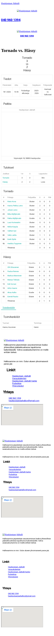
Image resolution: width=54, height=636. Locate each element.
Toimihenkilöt (8, 307)
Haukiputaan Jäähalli (10, 3)
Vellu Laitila (11, 235)
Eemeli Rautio (12, 297)
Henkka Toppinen (14, 243)
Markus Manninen (14, 276)
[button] (27, 13)
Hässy (5, 182)
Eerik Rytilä (11, 239)
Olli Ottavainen (13, 267)
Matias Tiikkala (13, 280)
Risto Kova (11, 201)
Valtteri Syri (11, 231)
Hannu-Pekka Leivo (15, 206)
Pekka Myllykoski (14, 218)
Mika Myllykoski (13, 214)
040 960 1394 (10, 20)
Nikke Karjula (12, 227)
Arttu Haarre (12, 288)
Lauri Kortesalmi (13, 222)
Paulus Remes (13, 271)
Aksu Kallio (11, 292)
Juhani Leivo (12, 210)
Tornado (6, 178)
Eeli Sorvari (11, 284)
